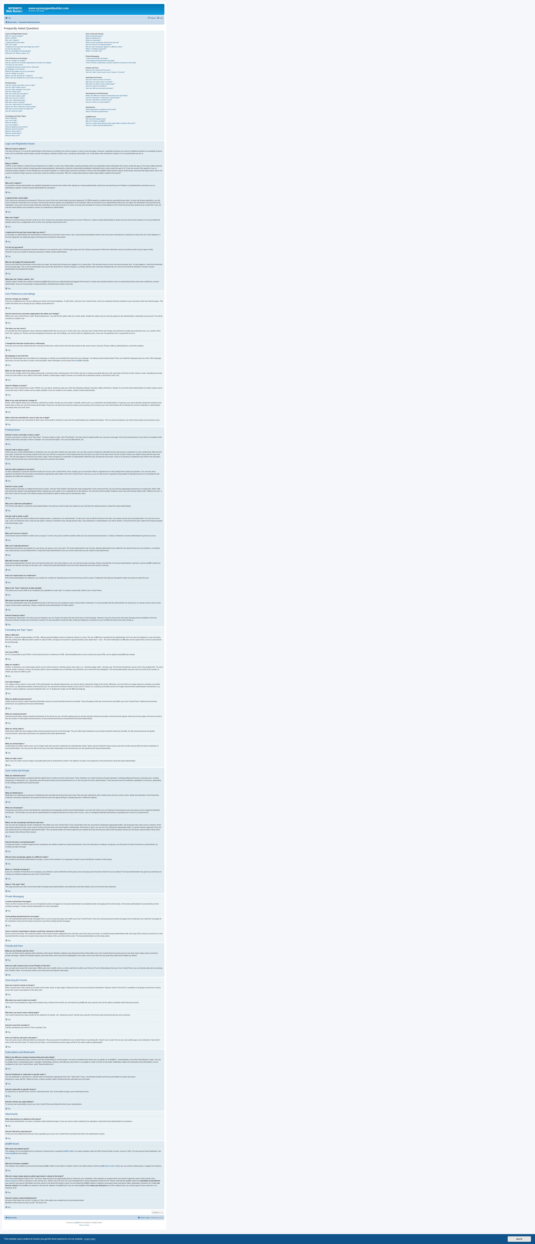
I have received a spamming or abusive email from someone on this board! (111, 62)
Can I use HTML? (11, 120)
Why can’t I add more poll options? (16, 93)
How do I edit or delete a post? (15, 87)
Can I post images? (11, 125)
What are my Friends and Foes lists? (98, 70)
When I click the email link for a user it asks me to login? (24, 78)
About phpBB (10, 1153)
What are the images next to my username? (20, 71)
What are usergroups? (93, 40)
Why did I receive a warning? (15, 102)
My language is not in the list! (15, 69)
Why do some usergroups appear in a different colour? (104, 47)
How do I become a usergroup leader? (99, 44)
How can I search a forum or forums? (98, 79)
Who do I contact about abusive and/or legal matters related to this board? (110, 123)
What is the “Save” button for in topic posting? (20, 106)
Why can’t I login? (11, 44)
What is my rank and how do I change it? (19, 75)
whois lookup (10, 1181)
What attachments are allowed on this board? (101, 109)
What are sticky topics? (13, 131)
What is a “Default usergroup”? (96, 49)
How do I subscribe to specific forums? (99, 100)
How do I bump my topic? (13, 111)
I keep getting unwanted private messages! (100, 60)
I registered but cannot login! (14, 42)
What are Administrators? (94, 36)
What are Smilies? (11, 122)
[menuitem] (8, 18)
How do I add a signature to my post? (18, 89)
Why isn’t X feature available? (95, 121)
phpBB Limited (68, 1151)
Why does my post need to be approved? (19, 109)
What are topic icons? (12, 135)
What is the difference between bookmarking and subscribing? (107, 95)
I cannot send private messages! (97, 58)
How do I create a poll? (13, 91)
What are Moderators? (93, 38)
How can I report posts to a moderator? (18, 104)
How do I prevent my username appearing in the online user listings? (28, 62)
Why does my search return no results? (99, 82)
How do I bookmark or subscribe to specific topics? (103, 98)
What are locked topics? (13, 133)
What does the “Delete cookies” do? (17, 53)
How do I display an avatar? (14, 73)
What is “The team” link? (94, 51)
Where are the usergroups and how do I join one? (102, 42)
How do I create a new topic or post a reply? (20, 85)
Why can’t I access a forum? (15, 98)
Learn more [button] (89, 1239)
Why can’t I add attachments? (15, 100)
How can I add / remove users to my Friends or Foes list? (105, 72)
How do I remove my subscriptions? (98, 102)
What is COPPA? (11, 38)
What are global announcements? (16, 127)
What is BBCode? (11, 118)
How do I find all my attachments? (97, 111)
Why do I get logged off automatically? (18, 51)
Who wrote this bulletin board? (96, 119)
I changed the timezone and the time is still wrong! (22, 67)
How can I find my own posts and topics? (99, 88)
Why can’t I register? (12, 40)
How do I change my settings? (15, 60)
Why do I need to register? (14, 36)
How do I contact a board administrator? (99, 125)
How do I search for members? (96, 86)
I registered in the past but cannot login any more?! (22, 47)
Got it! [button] (519, 1239)
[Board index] (17, 9)
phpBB (78, 361)
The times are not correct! (14, 65)
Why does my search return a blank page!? (100, 84)
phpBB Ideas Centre (107, 1166)
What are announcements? (14, 129)
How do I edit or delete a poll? (15, 96)
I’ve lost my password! (12, 49)
